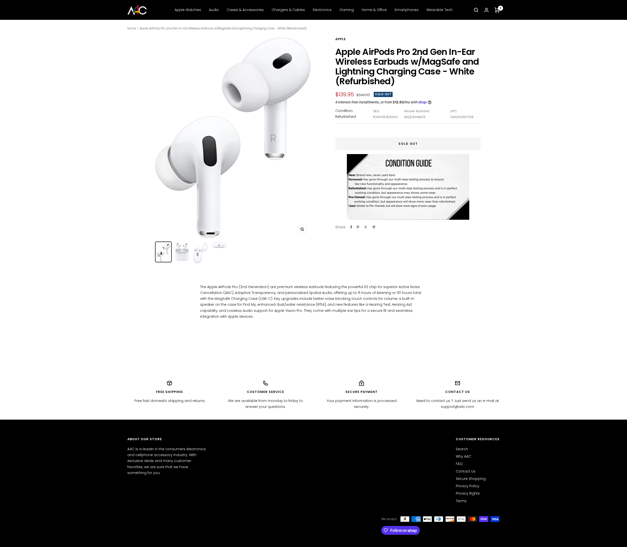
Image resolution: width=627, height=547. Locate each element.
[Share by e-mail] (373, 227)
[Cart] (497, 10)
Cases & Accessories (245, 9)
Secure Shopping (471, 478)
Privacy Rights (468, 493)
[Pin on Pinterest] (358, 227)
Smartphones (407, 9)
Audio (214, 9)
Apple (340, 39)
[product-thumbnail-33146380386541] (182, 252)
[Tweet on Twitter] (365, 227)
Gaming (346, 9)
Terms (461, 500)
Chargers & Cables (288, 9)
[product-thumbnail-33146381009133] (200, 253)
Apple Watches (188, 9)
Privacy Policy (467, 486)
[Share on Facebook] (351, 227)
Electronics (322, 9)
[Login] (486, 10)
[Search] (476, 10)
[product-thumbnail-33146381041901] (219, 245)
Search (462, 449)
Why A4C (463, 456)
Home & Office (374, 9)
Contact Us (465, 471)
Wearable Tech (439, 9)
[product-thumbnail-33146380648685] (163, 252)
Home (131, 28)
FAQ (459, 463)
